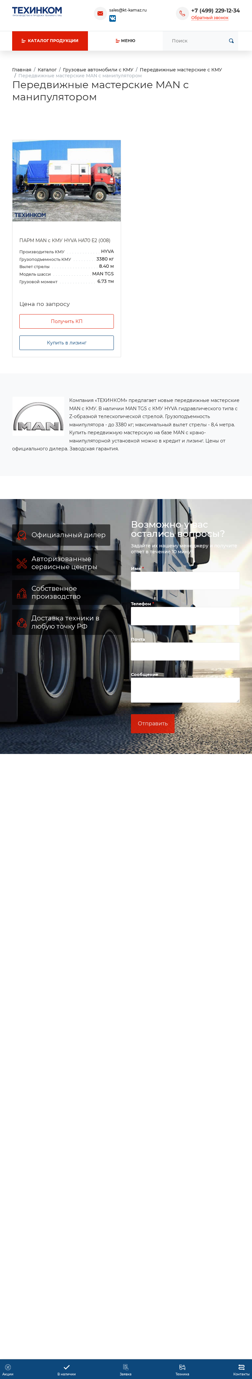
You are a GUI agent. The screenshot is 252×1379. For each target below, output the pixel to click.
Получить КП (67, 321)
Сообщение (144, 674)
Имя (136, 568)
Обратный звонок (209, 17)
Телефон (141, 603)
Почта (138, 639)
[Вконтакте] (112, 17)
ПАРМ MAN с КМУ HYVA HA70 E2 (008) (65, 240)
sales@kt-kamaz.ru (128, 10)
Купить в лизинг (67, 343)
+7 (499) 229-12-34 (215, 11)
